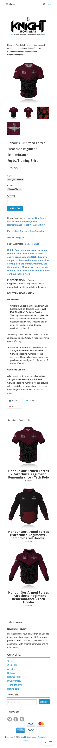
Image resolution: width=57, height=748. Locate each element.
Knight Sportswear (28, 737)
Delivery (11, 673)
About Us (11, 669)
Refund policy (13, 689)
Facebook (15, 719)
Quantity (11, 195)
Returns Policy (14, 677)
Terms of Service (15, 685)
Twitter (9, 719)
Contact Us (12, 665)
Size (9, 175)
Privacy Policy (14, 681)
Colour (10, 185)
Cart (49, 4)
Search (10, 661)
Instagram (22, 719)
